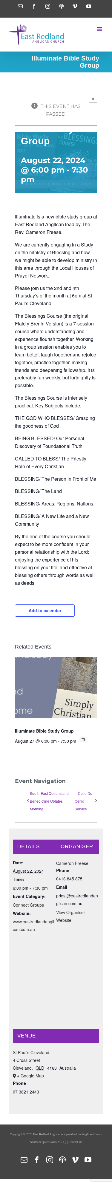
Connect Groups (28, 905)
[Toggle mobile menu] (100, 29)
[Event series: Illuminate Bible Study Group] (83, 739)
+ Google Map (30, 1076)
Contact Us (75, 1142)
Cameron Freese (72, 863)
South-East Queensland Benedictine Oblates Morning (49, 801)
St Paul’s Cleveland (31, 1052)
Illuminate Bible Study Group (44, 731)
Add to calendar (45, 610)
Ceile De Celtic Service (83, 801)
